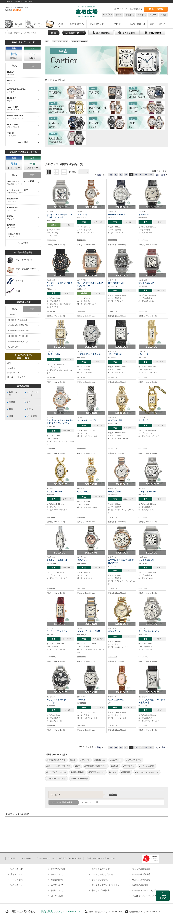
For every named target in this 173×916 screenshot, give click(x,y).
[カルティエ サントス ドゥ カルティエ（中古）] (146, 92)
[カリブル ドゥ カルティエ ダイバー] (60, 262)
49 (151, 175)
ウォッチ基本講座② (141, 874)
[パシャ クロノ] (121, 610)
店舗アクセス (16, 874)
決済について (57, 874)
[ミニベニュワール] (121, 679)
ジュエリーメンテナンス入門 (145, 896)
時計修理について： (138, 911)
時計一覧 (113, 794)
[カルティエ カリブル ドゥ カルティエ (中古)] (67, 123)
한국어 (119, 15)
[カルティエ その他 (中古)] (67, 138)
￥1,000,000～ (14, 347)
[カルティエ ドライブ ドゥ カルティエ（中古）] (106, 123)
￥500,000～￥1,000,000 (18, 341)
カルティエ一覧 (91, 802)
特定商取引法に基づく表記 (70, 858)
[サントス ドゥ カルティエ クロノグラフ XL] (91, 262)
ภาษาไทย (107, 15)
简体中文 (142, 15)
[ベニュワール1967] (60, 471)
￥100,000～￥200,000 (18, 325)
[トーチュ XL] (152, 194)
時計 (9, 363)
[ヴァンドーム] (91, 471)
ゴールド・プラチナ (16, 377)
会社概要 (11, 858)
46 (136, 175)
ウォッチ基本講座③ (141, 880)
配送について (57, 880)
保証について (57, 890)
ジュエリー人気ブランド (103, 874)
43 (121, 175)
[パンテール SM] (60, 333)
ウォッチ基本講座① (141, 869)
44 (126, 175)
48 (146, 175)
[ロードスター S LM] (152, 471)
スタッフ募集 (25, 858)
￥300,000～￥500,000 (18, 336)
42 (116, 175)
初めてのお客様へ (59, 869)
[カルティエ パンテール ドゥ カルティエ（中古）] (67, 107)
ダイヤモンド (13, 372)
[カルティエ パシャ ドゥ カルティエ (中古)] (67, 92)
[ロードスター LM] (121, 262)
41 (111, 175)
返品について (57, 885)
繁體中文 (130, 15)
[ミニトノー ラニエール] (60, 539)
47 (141, 175)
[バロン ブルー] (121, 471)
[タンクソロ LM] (121, 333)
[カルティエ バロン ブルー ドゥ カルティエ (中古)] (146, 107)
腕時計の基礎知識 (140, 885)
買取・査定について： (99, 911)
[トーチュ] (91, 679)
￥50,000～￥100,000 (17, 320)
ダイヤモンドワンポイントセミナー (108, 885)
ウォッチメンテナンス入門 (144, 890)
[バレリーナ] (152, 333)
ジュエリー (12, 368)
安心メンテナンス (100, 880)
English (153, 15)
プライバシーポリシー (45, 858)
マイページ (122, 9)
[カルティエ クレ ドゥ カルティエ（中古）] (146, 123)
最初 (99, 175)
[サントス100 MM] (152, 262)
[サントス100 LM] (152, 539)
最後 (163, 175)
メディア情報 (16, 880)
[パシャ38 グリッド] (121, 194)
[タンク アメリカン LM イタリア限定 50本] (152, 679)
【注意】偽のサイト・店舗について (101, 858)
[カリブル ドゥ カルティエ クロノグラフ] (121, 539)
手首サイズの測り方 (101, 890)
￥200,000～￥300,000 (18, 330)
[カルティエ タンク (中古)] (106, 92)
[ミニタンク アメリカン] (60, 610)
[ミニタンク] (152, 400)
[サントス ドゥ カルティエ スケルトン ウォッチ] (60, 194)
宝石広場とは (16, 885)
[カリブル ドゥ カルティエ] (91, 333)
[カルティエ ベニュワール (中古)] (106, 107)
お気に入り (137, 9)
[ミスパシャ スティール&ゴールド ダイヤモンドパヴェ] (60, 400)
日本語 (163, 15)
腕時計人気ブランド (101, 869)
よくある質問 (57, 896)
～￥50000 (12, 314)
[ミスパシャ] (91, 194)
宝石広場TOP (16, 869)
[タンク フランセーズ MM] (91, 610)
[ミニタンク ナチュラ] (91, 400)
